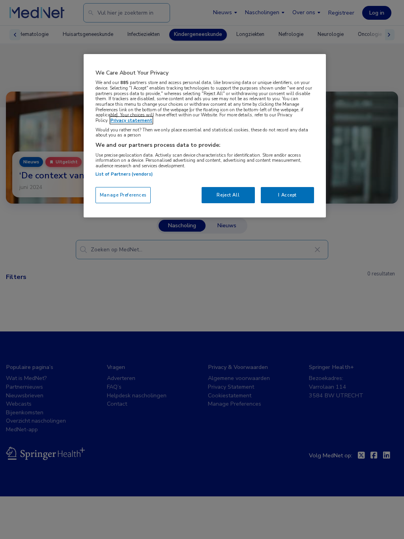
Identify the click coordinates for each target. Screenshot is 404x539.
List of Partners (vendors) (124, 174)
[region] (205, 136)
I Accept (287, 195)
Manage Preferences (123, 195)
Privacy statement (131, 120)
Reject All (228, 195)
